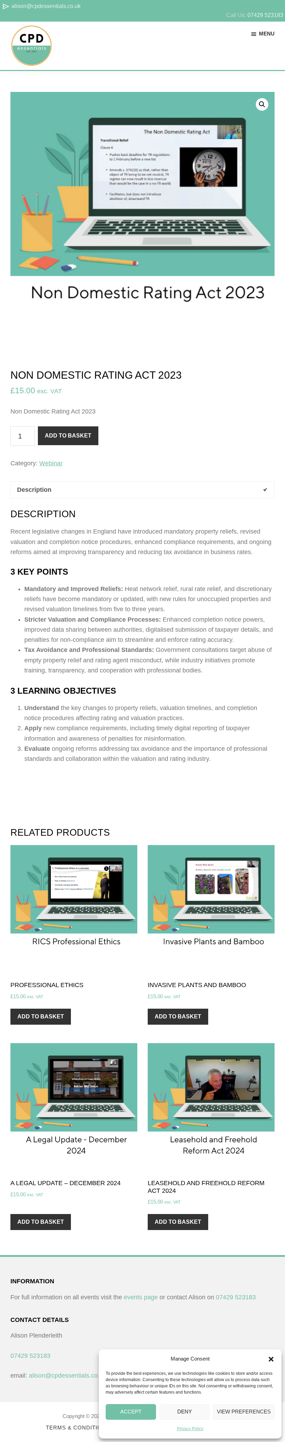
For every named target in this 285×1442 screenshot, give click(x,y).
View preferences (244, 1412)
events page (141, 1297)
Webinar (51, 463)
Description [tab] (34, 489)
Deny (184, 1412)
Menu (267, 34)
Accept (130, 1412)
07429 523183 (265, 15)
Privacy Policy (190, 1428)
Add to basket (68, 436)
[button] (271, 1359)
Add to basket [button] (40, 1016)
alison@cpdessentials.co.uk (41, 6)
